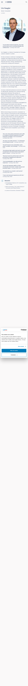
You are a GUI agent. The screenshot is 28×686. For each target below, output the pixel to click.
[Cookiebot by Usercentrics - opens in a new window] (21, 330)
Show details (21, 346)
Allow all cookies (14, 350)
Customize (13, 354)
